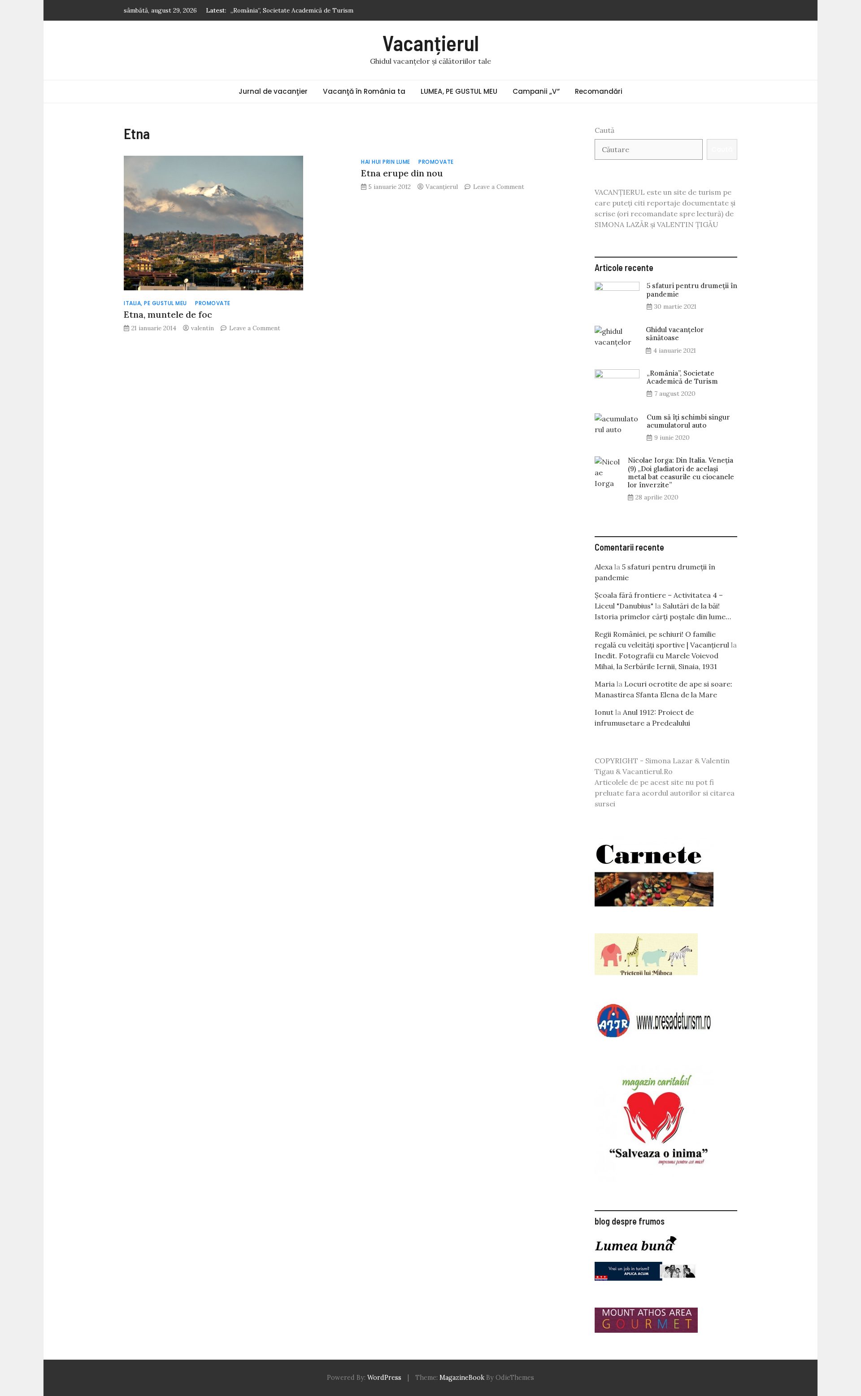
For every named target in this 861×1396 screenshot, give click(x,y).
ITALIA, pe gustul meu (155, 303)
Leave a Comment (254, 328)
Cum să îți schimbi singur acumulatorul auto (688, 421)
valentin (202, 328)
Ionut (604, 712)
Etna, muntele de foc (168, 314)
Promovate (212, 303)
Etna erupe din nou (402, 173)
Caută (604, 130)
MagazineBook (461, 1378)
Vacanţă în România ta (364, 91)
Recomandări (598, 91)
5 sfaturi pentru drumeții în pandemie (692, 289)
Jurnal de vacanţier (273, 91)
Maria (605, 683)
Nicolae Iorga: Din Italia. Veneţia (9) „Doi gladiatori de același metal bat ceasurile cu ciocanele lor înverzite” (681, 472)
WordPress (384, 1378)
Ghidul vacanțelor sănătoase (675, 333)
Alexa (604, 566)
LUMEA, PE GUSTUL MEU (459, 91)
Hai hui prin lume (385, 162)
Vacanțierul (431, 43)
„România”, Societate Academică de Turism (291, 8)
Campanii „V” (536, 91)
